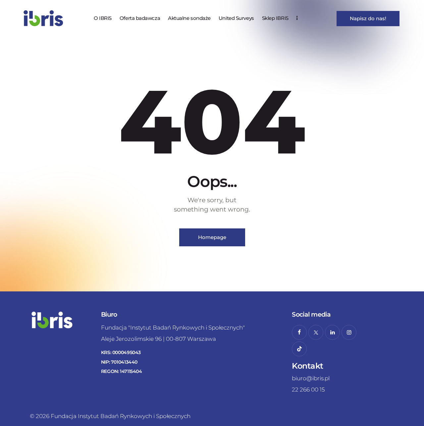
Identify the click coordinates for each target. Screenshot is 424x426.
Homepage (212, 237)
